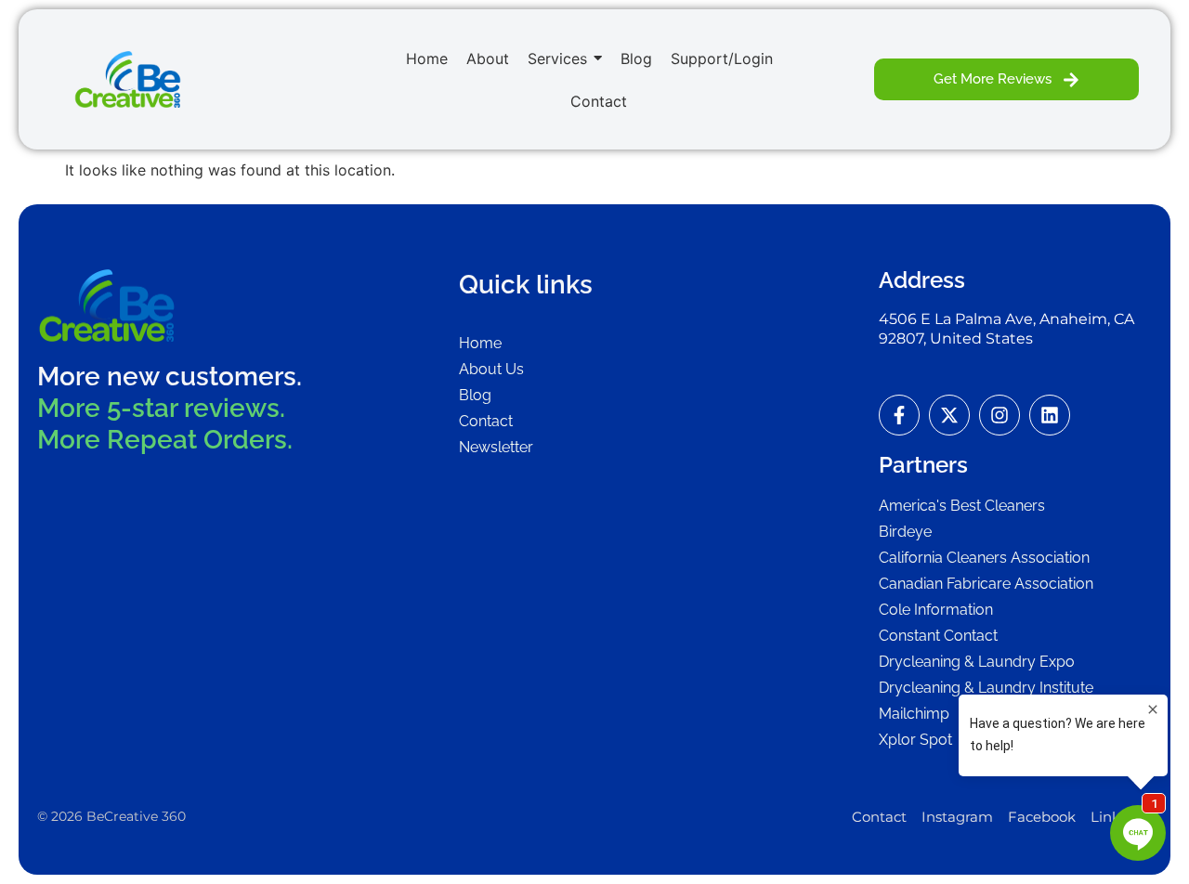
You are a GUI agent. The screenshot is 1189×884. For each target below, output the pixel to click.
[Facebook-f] (899, 415)
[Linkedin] (1049, 415)
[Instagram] (999, 415)
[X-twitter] (949, 415)
